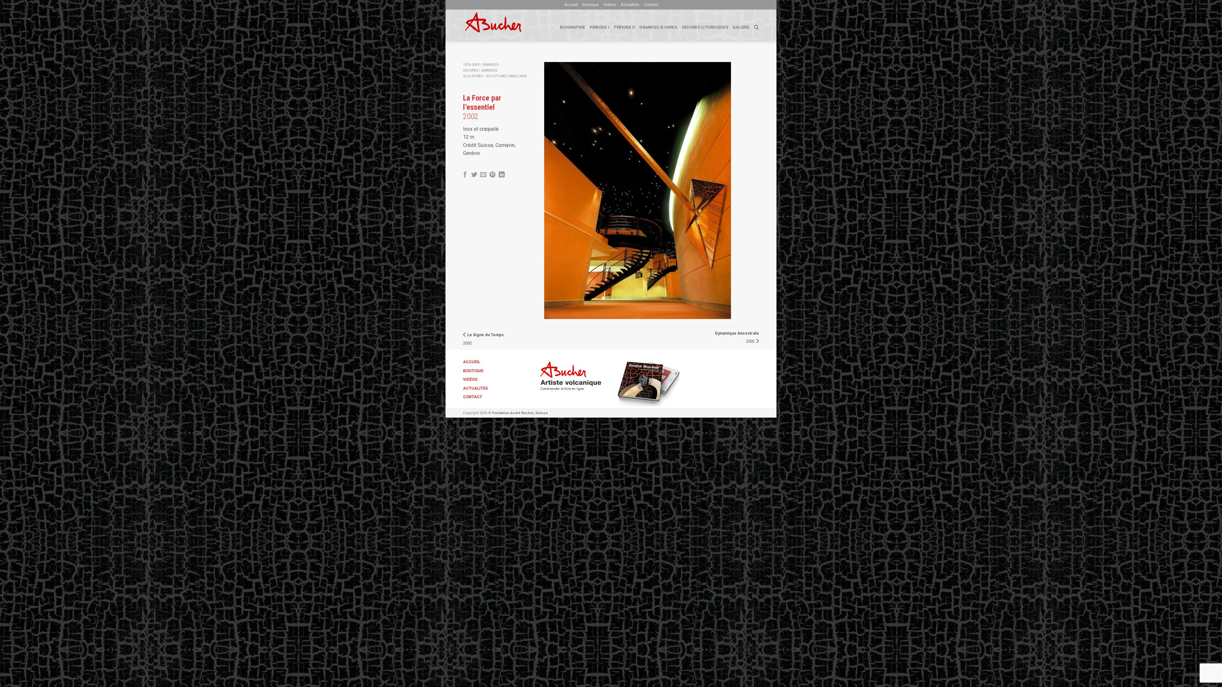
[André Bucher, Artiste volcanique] (503, 25)
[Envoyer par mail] (483, 175)
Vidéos (609, 4)
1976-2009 (471, 65)
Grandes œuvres (658, 27)
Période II (624, 27)
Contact (651, 4)
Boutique (590, 4)
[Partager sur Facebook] (465, 175)
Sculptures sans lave (506, 76)
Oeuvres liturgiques (705, 27)
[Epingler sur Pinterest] (492, 175)
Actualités (630, 4)
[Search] (756, 27)
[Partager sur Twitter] (474, 175)
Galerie (741, 27)
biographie (572, 27)
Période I (599, 27)
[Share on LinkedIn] (502, 175)
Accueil (571, 4)
